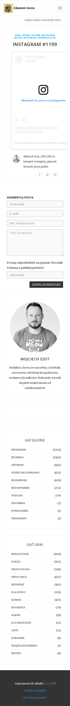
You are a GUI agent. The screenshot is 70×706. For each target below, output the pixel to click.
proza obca (19, 576)
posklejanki (19, 510)
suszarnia (18, 503)
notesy (16, 653)
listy (14, 630)
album (15, 615)
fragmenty (19, 518)
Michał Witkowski (25, 38)
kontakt (49, 683)
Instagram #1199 (35, 44)
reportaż (17, 584)
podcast (17, 495)
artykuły (17, 464)
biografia (18, 607)
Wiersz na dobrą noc (25, 472)
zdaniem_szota (46, 38)
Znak (18, 35)
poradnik (17, 638)
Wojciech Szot (31, 156)
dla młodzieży (21, 622)
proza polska (41, 166)
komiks (16, 599)
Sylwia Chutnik (31, 35)
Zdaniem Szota (24, 8)
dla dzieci (18, 592)
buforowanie (20, 487)
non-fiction (19, 554)
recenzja (17, 457)
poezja (15, 561)
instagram (48, 35)
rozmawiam (19, 480)
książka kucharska (24, 645)
